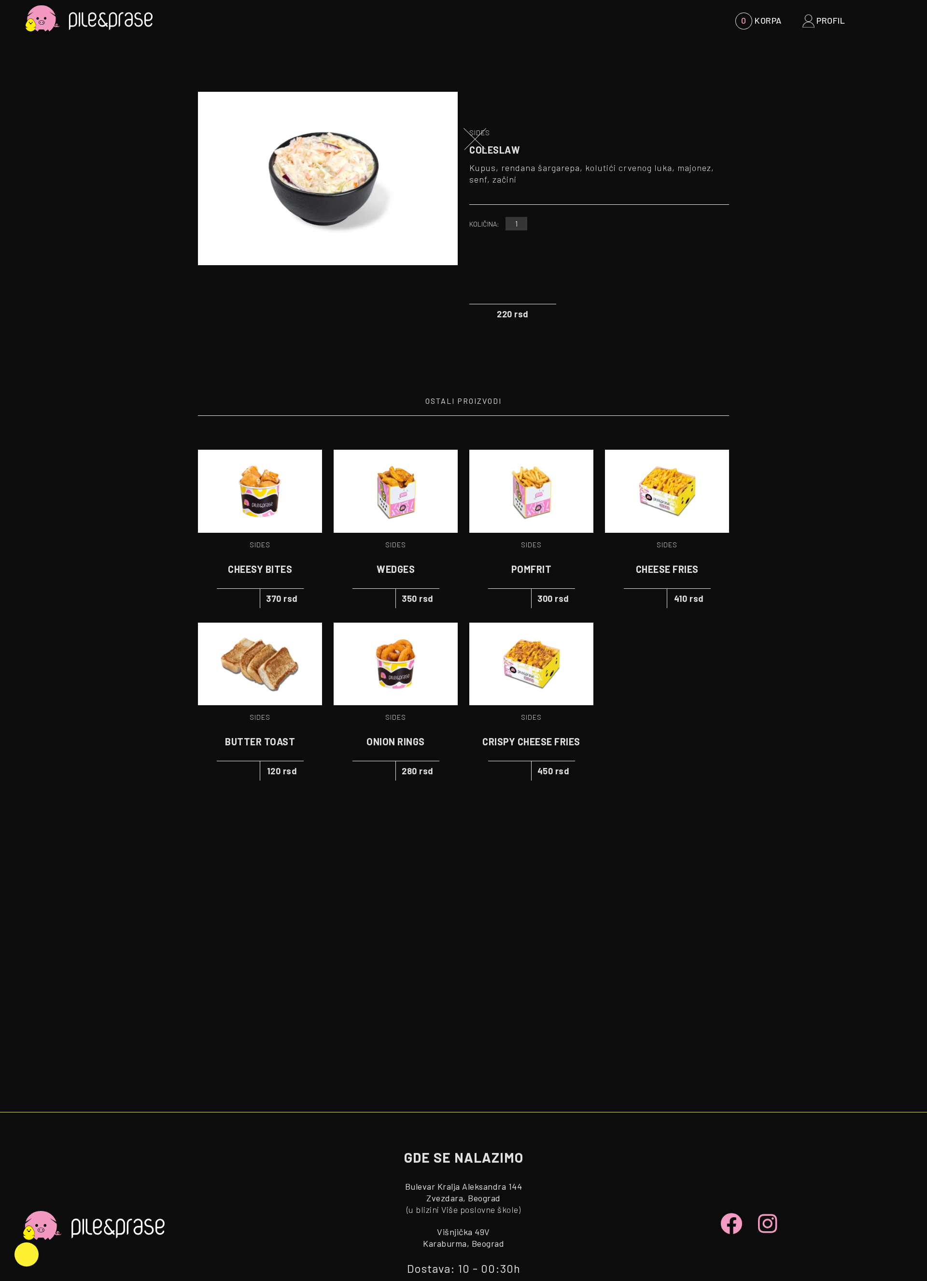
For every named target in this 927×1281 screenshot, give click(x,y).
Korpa (761, 20)
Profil (830, 20)
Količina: (484, 224)
